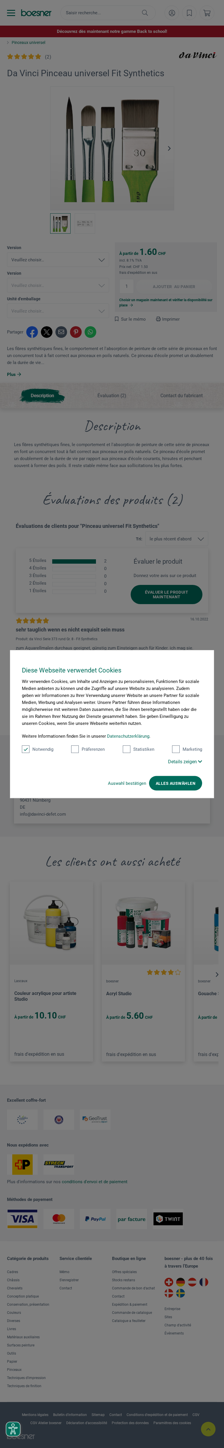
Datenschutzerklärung (128, 736)
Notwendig (42, 749)
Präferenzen (93, 749)
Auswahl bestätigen (127, 783)
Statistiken (143, 749)
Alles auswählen (175, 783)
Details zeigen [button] (183, 761)
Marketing (192, 749)
